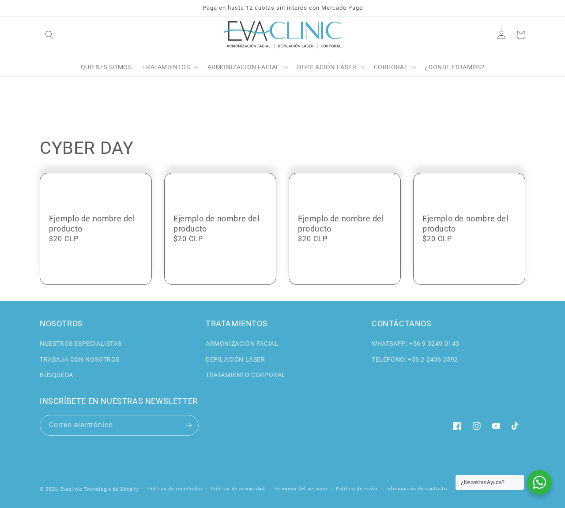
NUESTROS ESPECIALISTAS (80, 343)
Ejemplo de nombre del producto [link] (92, 223)
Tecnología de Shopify (111, 489)
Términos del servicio (301, 489)
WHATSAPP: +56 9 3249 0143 (416, 343)
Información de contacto (416, 489)
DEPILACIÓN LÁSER (235, 359)
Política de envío (356, 489)
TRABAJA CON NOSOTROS (80, 359)
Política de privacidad (237, 489)
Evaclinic (71, 489)
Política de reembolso (174, 489)
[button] (49, 35)
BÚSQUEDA (56, 374)
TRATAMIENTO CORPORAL (246, 374)
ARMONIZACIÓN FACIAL (242, 343)
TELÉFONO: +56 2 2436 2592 (415, 359)
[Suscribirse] (188, 425)
